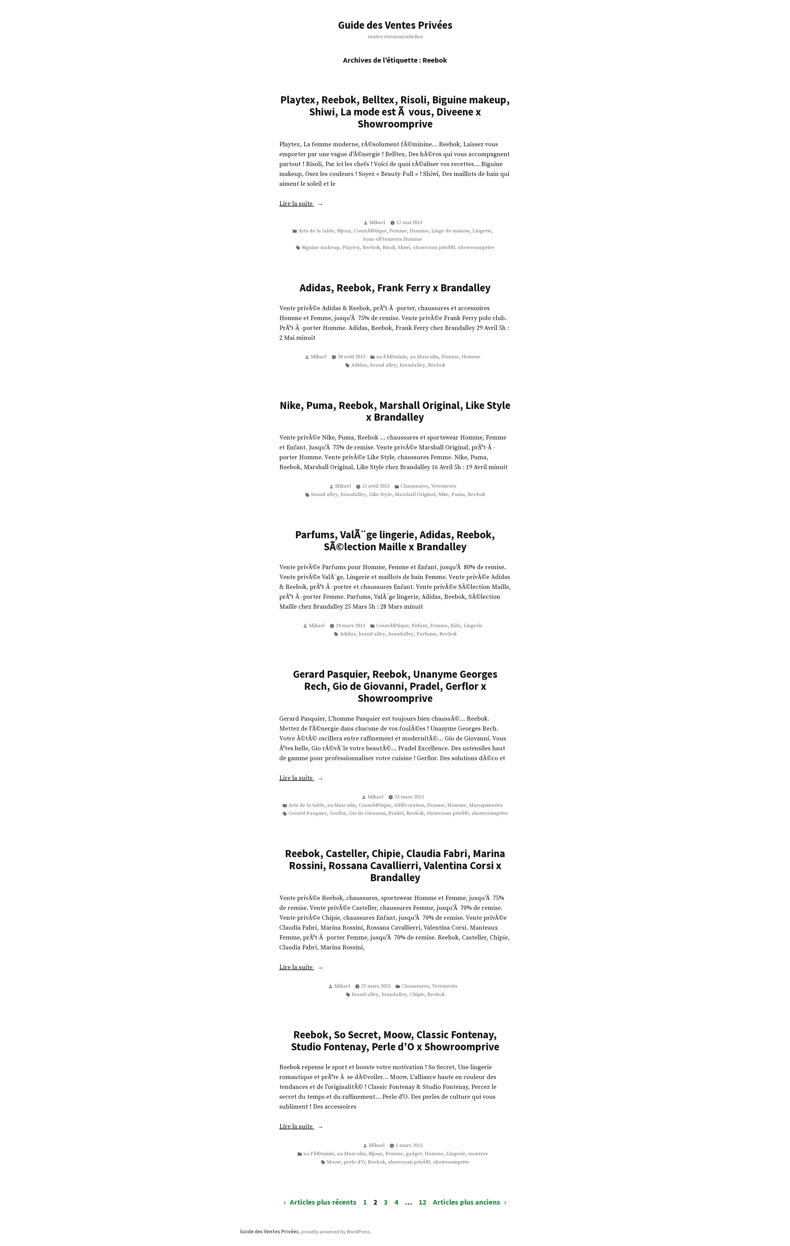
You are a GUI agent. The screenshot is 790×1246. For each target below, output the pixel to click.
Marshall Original (415, 494)
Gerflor (338, 813)
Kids (456, 626)
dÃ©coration (409, 805)
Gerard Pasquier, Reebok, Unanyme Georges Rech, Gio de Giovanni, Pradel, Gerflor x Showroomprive (395, 686)
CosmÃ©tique (370, 231)
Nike (443, 494)
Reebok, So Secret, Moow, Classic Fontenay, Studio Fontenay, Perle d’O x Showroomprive (395, 1040)
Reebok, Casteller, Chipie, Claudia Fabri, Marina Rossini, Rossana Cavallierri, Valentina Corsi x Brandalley (395, 865)
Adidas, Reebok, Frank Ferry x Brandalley (395, 287)
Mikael (377, 222)
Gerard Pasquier (308, 813)
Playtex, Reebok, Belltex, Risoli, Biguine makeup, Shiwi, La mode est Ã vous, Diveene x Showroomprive (395, 111)
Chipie (417, 994)
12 (422, 1202)
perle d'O (354, 1162)
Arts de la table (316, 231)
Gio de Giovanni (367, 813)
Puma (458, 494)
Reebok (371, 247)
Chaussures (414, 486)
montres (478, 1154)
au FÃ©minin (391, 357)
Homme (419, 231)
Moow (334, 1162)
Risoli (389, 247)
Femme (398, 231)
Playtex (351, 247)
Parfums (427, 634)
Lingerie (482, 231)
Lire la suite (321, 204)
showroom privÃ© (434, 247)
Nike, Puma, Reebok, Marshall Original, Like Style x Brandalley (395, 411)
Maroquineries (486, 805)
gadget (414, 1154)
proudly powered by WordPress (335, 1231)
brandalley (412, 365)
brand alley (383, 365)
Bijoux (344, 231)
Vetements (443, 486)
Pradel (396, 813)
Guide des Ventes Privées (395, 24)
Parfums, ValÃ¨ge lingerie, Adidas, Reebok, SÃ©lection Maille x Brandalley (395, 540)
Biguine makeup (320, 247)
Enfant (419, 626)
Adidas (359, 365)
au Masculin (424, 357)
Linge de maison (450, 231)
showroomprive (476, 247)
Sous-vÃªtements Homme (392, 239)
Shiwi (404, 247)
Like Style (380, 494)
